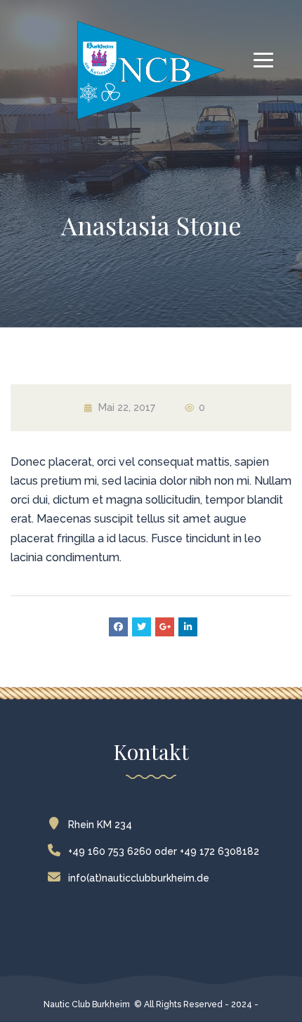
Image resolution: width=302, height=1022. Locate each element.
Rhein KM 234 (100, 824)
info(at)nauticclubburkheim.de (138, 878)
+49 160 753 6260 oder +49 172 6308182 (163, 851)
